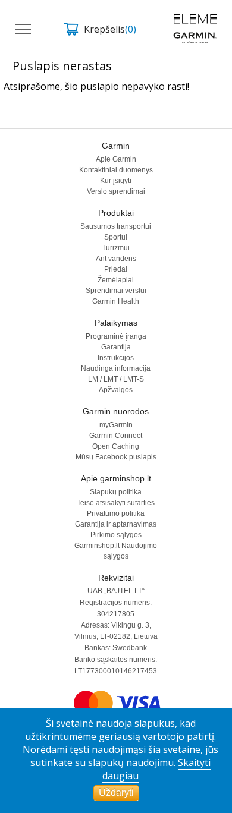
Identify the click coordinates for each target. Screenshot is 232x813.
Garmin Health (115, 301)
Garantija (116, 347)
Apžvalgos (116, 390)
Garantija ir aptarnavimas (115, 524)
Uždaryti (116, 792)
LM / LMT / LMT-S (116, 379)
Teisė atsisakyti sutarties (116, 503)
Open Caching (115, 446)
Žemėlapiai (116, 280)
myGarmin (116, 425)
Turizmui (116, 248)
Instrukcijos (116, 358)
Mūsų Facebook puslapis (116, 457)
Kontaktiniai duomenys (116, 170)
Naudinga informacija (116, 368)
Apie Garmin (116, 159)
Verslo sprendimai (116, 191)
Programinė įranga (116, 336)
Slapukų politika (116, 492)
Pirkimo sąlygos (116, 535)
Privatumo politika (116, 513)
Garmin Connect (115, 435)
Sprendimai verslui (116, 290)
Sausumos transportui (115, 226)
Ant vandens (116, 258)
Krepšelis (110, 29)
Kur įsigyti (115, 181)
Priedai (115, 269)
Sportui (115, 237)
